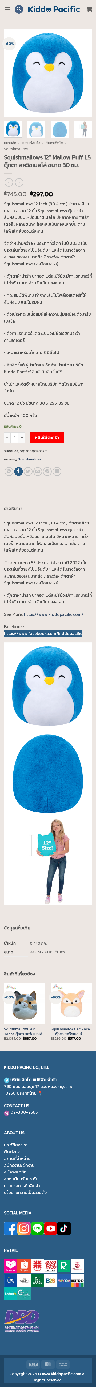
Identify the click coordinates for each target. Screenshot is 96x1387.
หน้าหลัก (10, 143)
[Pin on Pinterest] (47, 471)
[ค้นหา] (19, 9)
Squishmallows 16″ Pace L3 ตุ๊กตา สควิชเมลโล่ (70, 1031)
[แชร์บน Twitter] (28, 471)
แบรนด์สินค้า (31, 143)
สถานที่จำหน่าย (17, 1158)
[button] (7, 9)
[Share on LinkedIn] (57, 471)
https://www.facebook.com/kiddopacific (43, 633)
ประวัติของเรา (16, 1145)
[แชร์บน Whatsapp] (9, 471)
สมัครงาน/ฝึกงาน (19, 1165)
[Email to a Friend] (37, 471)
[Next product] (9, 182)
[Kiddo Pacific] (54, 9)
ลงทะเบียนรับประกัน (21, 1179)
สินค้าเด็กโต (54, 143)
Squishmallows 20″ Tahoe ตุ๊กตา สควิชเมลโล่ (23, 1031)
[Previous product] (19, 182)
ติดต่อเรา (12, 1152)
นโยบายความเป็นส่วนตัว (25, 1192)
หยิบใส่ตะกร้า (47, 437)
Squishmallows (16, 148)
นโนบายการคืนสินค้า (22, 1186)
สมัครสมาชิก (15, 1172)
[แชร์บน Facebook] (18, 471)
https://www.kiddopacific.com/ (53, 614)
